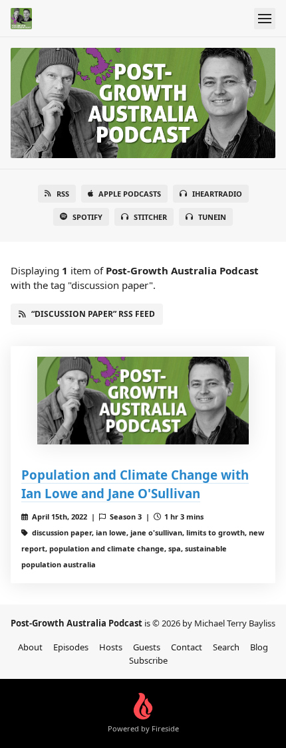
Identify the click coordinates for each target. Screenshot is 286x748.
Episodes (70, 647)
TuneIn (212, 217)
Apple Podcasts (129, 194)
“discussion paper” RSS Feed (93, 314)
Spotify (87, 217)
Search (226, 647)
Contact (186, 647)
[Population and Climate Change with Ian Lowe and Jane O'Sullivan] (143, 401)
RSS (63, 194)
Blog (259, 647)
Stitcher (150, 217)
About (30, 647)
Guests (146, 647)
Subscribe (148, 660)
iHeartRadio (217, 194)
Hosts (110, 647)
